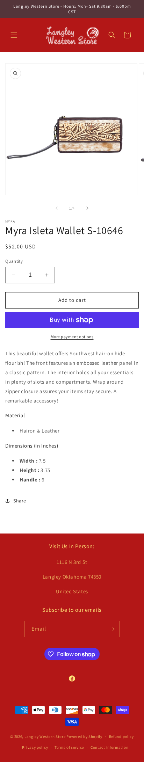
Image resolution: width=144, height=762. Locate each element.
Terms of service (69, 747)
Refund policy (121, 736)
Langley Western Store (45, 736)
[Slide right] (87, 208)
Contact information (109, 747)
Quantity (14, 261)
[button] (14, 35)
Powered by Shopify (84, 736)
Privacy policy (35, 747)
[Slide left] (56, 208)
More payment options (72, 336)
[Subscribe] (112, 629)
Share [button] (19, 501)
